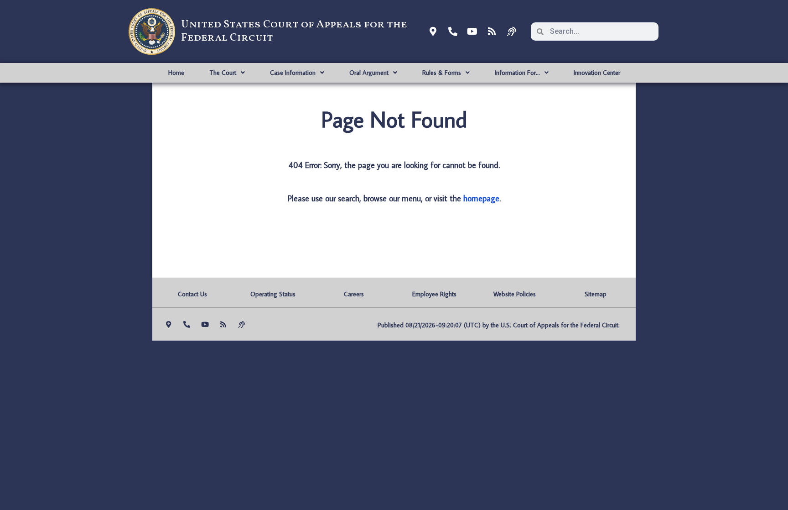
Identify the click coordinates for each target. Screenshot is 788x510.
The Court (222, 72)
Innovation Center (597, 72)
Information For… (517, 72)
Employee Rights (434, 294)
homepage (481, 198)
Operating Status (273, 294)
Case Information (293, 72)
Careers (354, 294)
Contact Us (192, 294)
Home (176, 72)
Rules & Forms (441, 72)
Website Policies (514, 294)
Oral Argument (369, 72)
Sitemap (596, 294)
